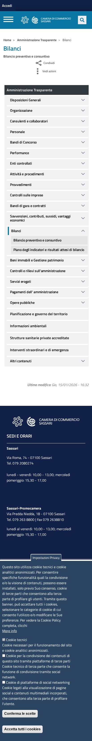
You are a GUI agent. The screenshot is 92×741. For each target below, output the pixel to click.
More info (9, 630)
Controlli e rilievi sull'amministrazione (37, 270)
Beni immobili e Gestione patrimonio (37, 260)
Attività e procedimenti (27, 174)
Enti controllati (21, 163)
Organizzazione (21, 110)
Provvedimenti (20, 184)
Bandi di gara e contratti (28, 205)
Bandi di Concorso (23, 142)
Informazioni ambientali (28, 326)
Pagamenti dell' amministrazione (34, 292)
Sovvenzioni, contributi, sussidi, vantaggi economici (40, 218)
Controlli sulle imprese (26, 195)
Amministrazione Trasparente (36, 40)
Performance (19, 152)
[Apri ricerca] (82, 20)
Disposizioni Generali (25, 100)
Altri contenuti (20, 361)
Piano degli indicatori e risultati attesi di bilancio (48, 249)
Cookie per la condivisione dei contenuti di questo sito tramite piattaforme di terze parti (36, 658)
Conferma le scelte (20, 713)
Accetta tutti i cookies (22, 729)
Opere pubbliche (22, 302)
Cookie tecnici (16, 639)
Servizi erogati (20, 281)
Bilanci (16, 230)
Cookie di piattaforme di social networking (38, 682)
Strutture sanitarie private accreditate (39, 338)
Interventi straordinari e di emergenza (39, 350)
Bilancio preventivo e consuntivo (37, 240)
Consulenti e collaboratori (29, 121)
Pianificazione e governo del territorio (38, 314)
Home (7, 40)
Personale (17, 131)
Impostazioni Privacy (46, 557)
